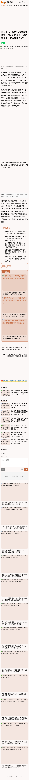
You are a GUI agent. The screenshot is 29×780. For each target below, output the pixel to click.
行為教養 (9, 6)
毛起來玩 (3, 6)
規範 (3, 470)
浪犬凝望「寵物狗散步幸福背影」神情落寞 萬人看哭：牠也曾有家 (15, 252)
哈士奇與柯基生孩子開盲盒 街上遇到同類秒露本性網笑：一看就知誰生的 (15, 238)
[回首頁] (7, 2)
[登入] (24, 2)
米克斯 (9, 267)
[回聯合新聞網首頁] (3, 2)
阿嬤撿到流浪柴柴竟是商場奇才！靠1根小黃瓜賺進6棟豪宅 (15, 232)
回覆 (26, 470)
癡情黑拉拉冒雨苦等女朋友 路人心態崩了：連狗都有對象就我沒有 (15, 259)
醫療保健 (22, 6)
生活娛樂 (16, 6)
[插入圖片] (22, 469)
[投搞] (22, 2)
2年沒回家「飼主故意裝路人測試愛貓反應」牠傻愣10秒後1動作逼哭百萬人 (15, 245)
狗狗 (3, 267)
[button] (20, 2)
